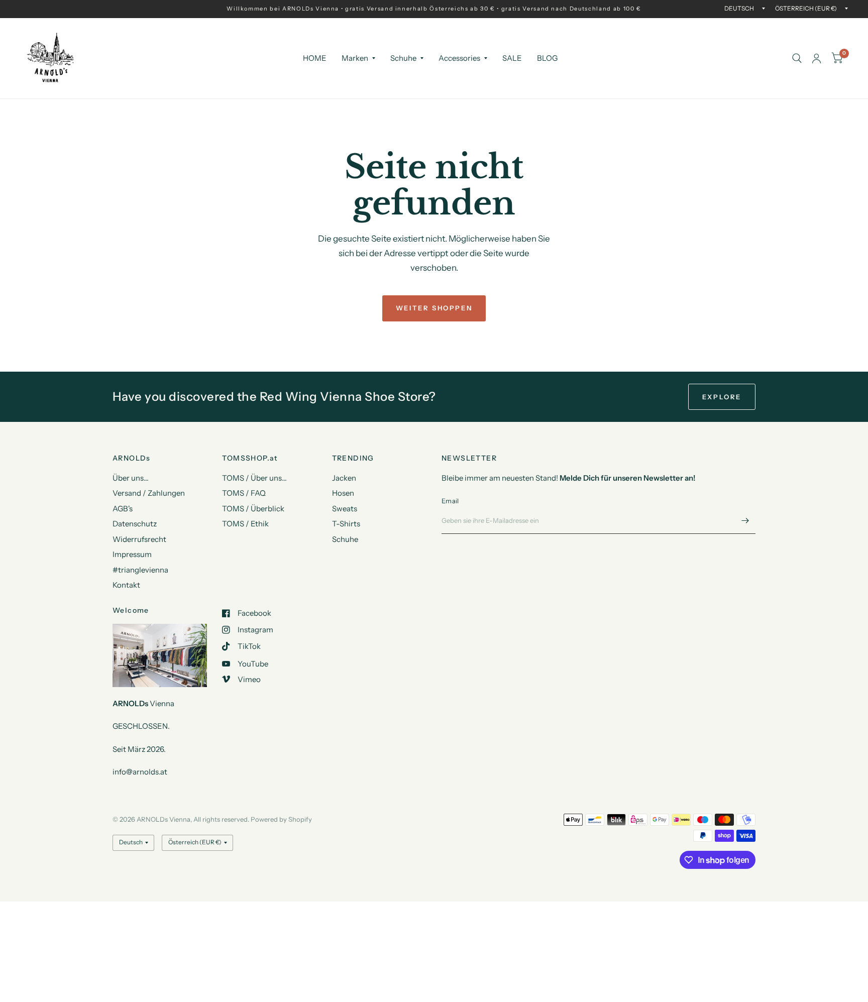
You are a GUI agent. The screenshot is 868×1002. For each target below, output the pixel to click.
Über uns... (131, 478)
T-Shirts (346, 523)
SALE (512, 58)
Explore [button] (721, 397)
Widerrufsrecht (139, 539)
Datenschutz (135, 523)
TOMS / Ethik (245, 523)
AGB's (123, 508)
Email (450, 501)
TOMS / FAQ (244, 493)
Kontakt (126, 585)
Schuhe (403, 58)
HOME (315, 58)
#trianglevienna (140, 570)
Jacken (344, 478)
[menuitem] (314, 58)
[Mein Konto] (816, 58)
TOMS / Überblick (253, 508)
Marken (355, 58)
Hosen (343, 493)
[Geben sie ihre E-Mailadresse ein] (745, 521)
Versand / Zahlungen (149, 493)
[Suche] (797, 58)
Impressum (132, 554)
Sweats (344, 508)
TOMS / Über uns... (254, 478)
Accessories (459, 58)
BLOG (547, 58)
